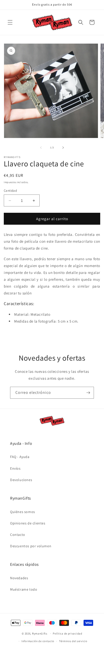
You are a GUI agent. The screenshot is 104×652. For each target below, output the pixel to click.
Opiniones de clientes (27, 523)
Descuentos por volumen (30, 546)
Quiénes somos (22, 511)
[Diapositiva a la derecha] (63, 147)
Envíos (15, 468)
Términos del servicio (73, 641)
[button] (10, 22)
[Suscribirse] (88, 393)
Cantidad (10, 190)
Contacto (17, 534)
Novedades (19, 578)
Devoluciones (21, 480)
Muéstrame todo (23, 589)
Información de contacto (37, 641)
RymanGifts (39, 633)
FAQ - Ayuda (20, 456)
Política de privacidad (67, 633)
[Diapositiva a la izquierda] (40, 147)
